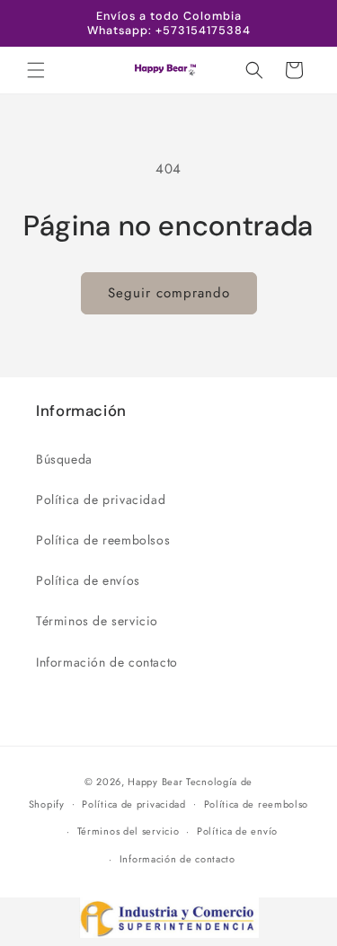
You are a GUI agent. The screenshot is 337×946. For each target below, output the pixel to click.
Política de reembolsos (103, 540)
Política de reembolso (256, 804)
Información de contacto (107, 662)
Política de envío (237, 831)
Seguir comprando (169, 293)
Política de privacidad (100, 499)
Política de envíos (88, 580)
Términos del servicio (128, 831)
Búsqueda (64, 459)
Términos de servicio (97, 621)
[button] (36, 70)
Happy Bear (155, 781)
